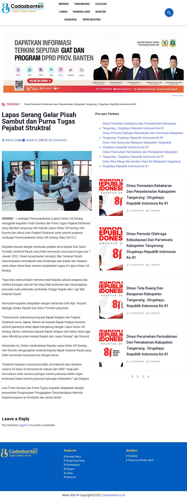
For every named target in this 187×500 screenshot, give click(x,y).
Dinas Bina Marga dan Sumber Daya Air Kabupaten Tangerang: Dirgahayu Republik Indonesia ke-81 (142, 164)
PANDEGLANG (81, 11)
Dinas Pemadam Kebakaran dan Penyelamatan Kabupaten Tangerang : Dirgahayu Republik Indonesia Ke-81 (80, 104)
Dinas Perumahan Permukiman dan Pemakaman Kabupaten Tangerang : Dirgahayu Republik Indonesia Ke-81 (140, 154)
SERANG (63, 3)
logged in (24, 425)
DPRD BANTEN (91, 19)
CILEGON (100, 3)
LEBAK (63, 11)
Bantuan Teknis (177, 95)
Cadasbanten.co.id (113, 495)
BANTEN (101, 11)
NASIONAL (70, 19)
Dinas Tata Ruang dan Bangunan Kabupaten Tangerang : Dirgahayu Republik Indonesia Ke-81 (137, 145)
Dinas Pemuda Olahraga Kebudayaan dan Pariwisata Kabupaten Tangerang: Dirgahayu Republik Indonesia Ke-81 (143, 135)
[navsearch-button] (169, 12)
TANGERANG (82, 3)
